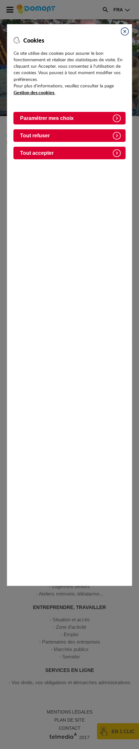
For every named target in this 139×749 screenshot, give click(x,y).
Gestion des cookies (34, 92)
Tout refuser (35, 135)
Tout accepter (37, 153)
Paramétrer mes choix (47, 118)
